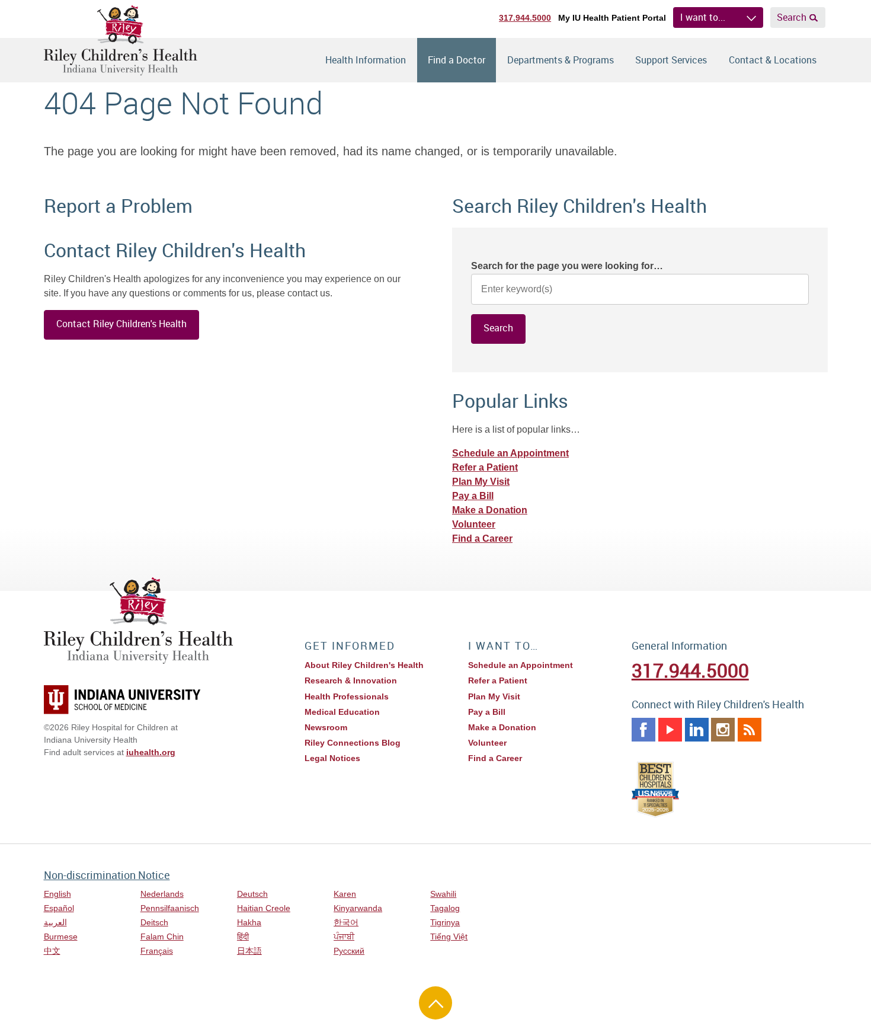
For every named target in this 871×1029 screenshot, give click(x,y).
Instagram (723, 730)
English (57, 894)
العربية (55, 922)
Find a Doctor (456, 59)
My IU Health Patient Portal (612, 18)
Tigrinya (445, 922)
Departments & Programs (560, 59)
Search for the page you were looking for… (567, 266)
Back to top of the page (435, 1003)
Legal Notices (332, 758)
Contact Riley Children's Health (121, 323)
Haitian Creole (263, 908)
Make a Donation (489, 510)
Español (59, 908)
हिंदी (243, 936)
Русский (349, 951)
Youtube (670, 730)
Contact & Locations (772, 59)
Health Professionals (347, 696)
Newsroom (326, 727)
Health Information (365, 59)
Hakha (249, 922)
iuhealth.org (150, 752)
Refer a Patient (485, 467)
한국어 (346, 922)
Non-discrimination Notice (107, 875)
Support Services (671, 59)
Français (156, 951)
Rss (749, 730)
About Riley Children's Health (364, 665)
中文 (52, 951)
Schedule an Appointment (510, 453)
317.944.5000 (525, 18)
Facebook (643, 730)
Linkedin (697, 730)
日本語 (249, 951)
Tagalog (445, 908)
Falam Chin (162, 936)
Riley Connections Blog (353, 742)
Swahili (443, 894)
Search (791, 17)
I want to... (702, 17)
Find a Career (482, 538)
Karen (345, 894)
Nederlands (162, 894)
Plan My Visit (481, 482)
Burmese (61, 936)
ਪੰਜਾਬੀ (344, 936)
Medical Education (342, 712)
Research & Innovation (351, 680)
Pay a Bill (473, 496)
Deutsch (252, 894)
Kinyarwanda (358, 908)
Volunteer (473, 524)
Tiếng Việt (448, 936)
